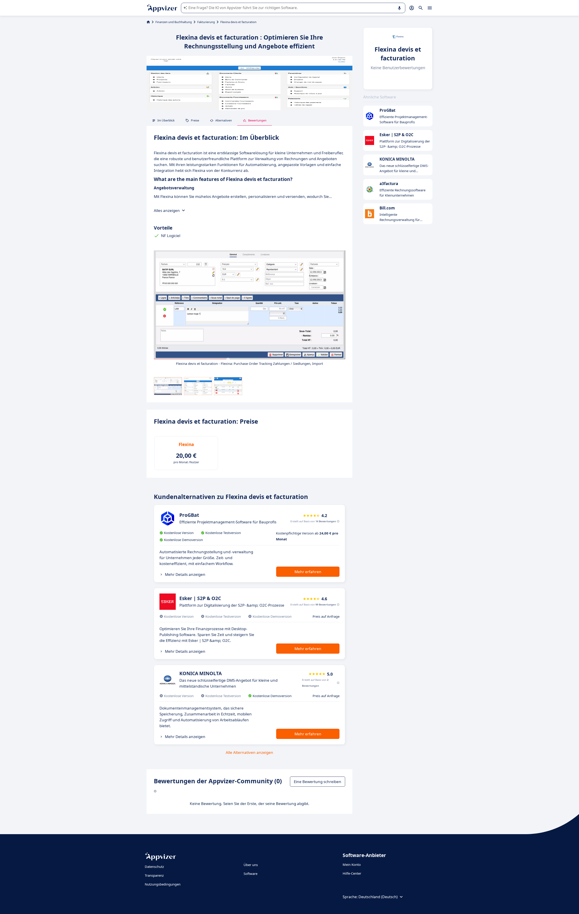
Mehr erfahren (307, 571)
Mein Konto (352, 864)
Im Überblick (166, 120)
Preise (195, 120)
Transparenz (154, 875)
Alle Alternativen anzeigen (249, 752)
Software (250, 873)
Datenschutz (154, 866)
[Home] (148, 22)
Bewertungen (257, 120)
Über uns (251, 864)
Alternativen (223, 120)
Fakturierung (206, 22)
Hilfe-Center (352, 873)
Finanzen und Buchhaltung (173, 22)
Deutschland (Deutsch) (378, 896)
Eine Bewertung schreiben (317, 781)
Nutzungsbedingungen (162, 884)
